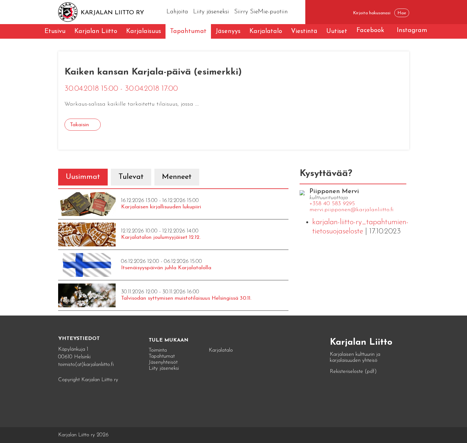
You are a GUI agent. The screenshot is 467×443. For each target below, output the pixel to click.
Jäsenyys (227, 31)
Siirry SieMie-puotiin (261, 12)
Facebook (370, 30)
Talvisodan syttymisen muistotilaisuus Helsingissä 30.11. (186, 298)
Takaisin (79, 124)
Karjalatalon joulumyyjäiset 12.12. (160, 237)
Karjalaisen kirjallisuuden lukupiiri (161, 207)
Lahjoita (177, 12)
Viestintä (304, 31)
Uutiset (336, 31)
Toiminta (158, 350)
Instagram (412, 30)
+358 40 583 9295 (332, 204)
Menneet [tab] (177, 177)
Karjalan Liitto (95, 31)
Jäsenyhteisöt (163, 362)
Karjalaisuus (143, 31)
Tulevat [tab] (131, 177)
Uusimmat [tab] (83, 177)
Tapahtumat (188, 31)
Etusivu (54, 31)
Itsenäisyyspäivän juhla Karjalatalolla (166, 267)
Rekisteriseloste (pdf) (353, 371)
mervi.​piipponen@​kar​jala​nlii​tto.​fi (351, 210)
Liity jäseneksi (211, 12)
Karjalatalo (265, 31)
